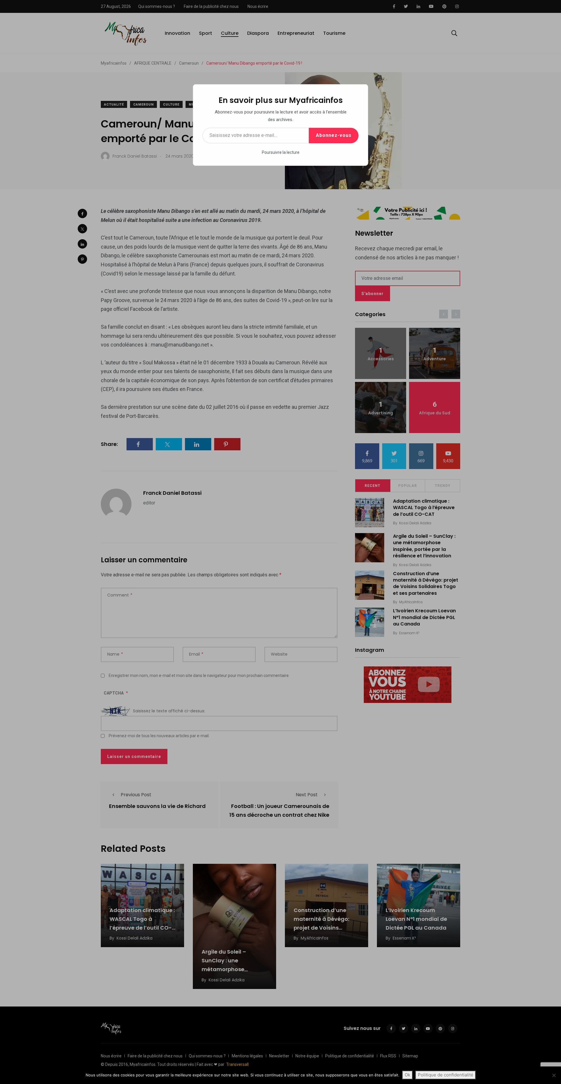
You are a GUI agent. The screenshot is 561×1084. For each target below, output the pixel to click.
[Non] (554, 1075)
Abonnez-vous (334, 135)
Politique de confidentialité (445, 1075)
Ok (407, 1075)
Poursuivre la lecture (280, 152)
